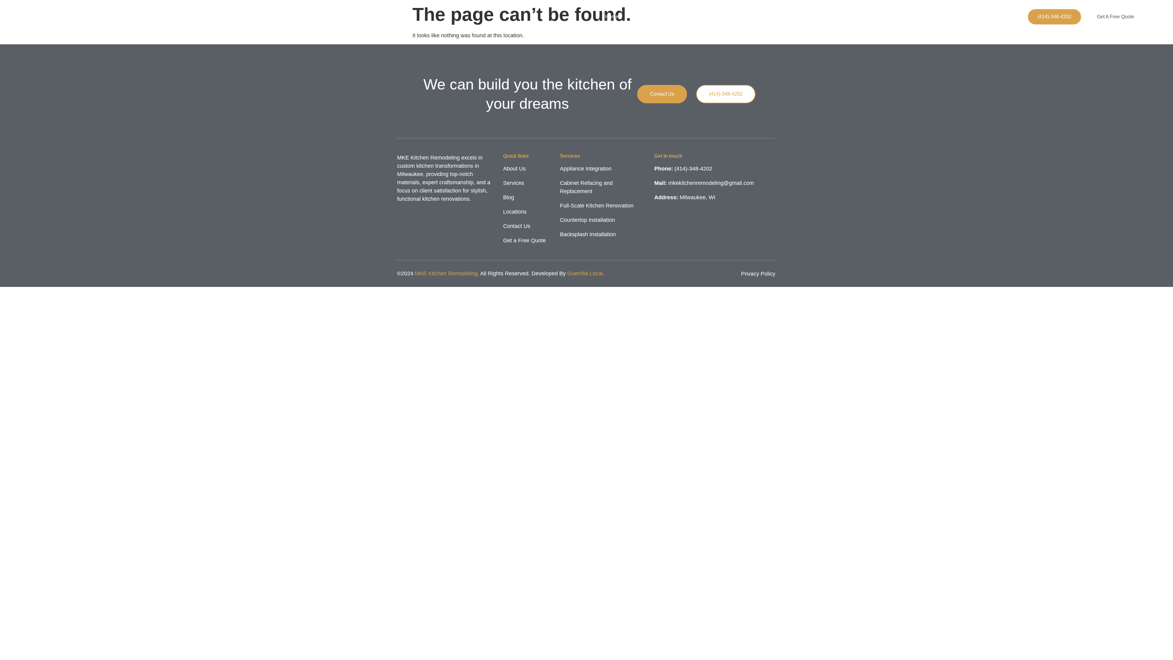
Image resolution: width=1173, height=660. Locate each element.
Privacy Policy (758, 274)
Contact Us (767, 16)
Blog (693, 16)
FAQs (741, 16)
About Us (636, 16)
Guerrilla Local (585, 273)
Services (663, 16)
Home (611, 16)
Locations (716, 16)
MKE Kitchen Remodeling (446, 273)
